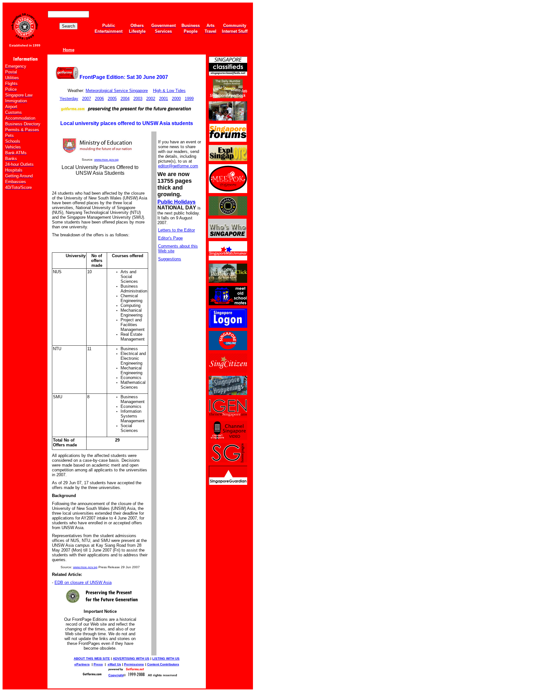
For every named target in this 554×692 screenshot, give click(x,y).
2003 (137, 98)
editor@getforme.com (178, 166)
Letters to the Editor (176, 230)
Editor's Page (170, 238)
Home (68, 49)
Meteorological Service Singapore (117, 90)
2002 (150, 98)
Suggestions (169, 259)
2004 (125, 98)
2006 (99, 98)
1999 (189, 98)
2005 (112, 98)
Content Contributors (163, 664)
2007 (86, 98)
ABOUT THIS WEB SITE (92, 658)
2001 (163, 98)
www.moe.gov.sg (106, 159)
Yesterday (69, 98)
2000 (176, 98)
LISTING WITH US (166, 658)
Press (98, 664)
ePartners (82, 664)
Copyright (115, 675)
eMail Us (114, 664)
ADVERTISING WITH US (131, 658)
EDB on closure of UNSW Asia (83, 582)
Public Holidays (176, 202)
